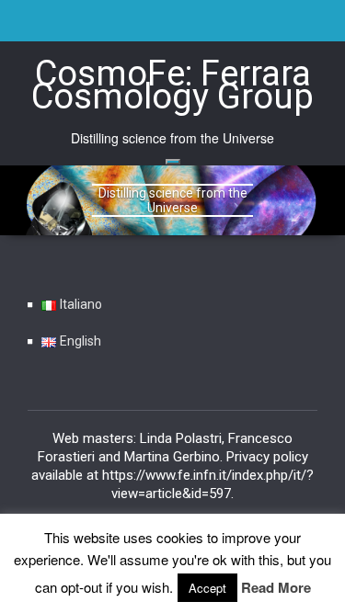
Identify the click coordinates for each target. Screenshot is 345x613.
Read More (276, 587)
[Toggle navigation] (173, 162)
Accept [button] (207, 587)
